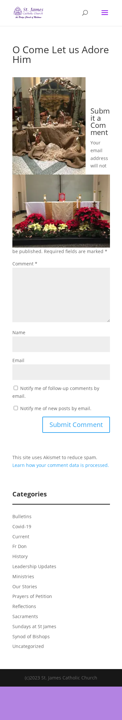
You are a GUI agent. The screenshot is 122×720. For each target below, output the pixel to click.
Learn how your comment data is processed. (60, 465)
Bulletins (22, 516)
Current (20, 536)
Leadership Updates (34, 566)
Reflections (24, 606)
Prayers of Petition (32, 596)
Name (18, 332)
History (20, 556)
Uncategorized (28, 646)
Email (18, 360)
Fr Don (19, 546)
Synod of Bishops (31, 636)
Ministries (23, 576)
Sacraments (25, 616)
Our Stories (24, 586)
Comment (24, 264)
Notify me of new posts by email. (55, 408)
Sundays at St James (34, 626)
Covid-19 (21, 526)
